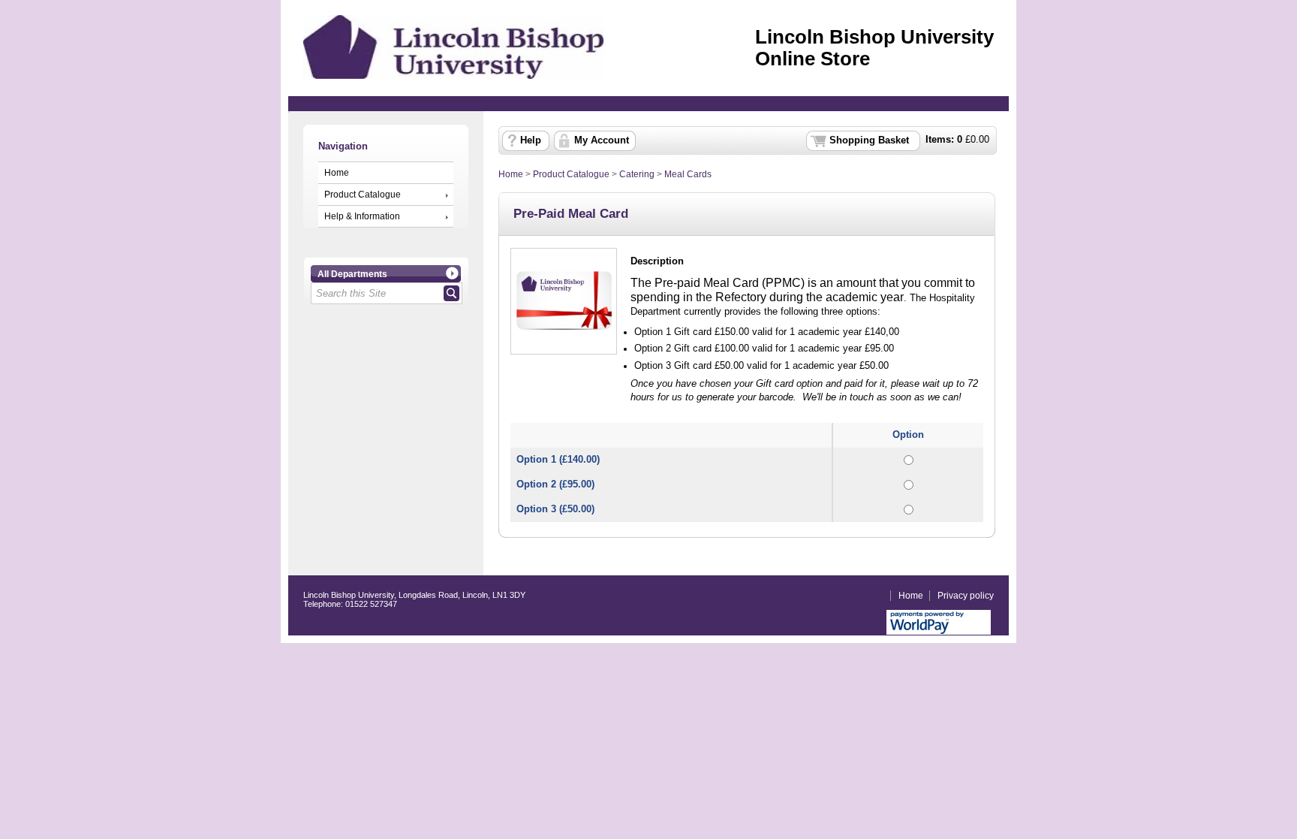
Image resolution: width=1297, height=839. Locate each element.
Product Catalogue (362, 194)
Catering (637, 174)
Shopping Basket (869, 140)
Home (336, 172)
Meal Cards (688, 174)
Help (530, 140)
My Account (601, 140)
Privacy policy (965, 595)
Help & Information (362, 216)
